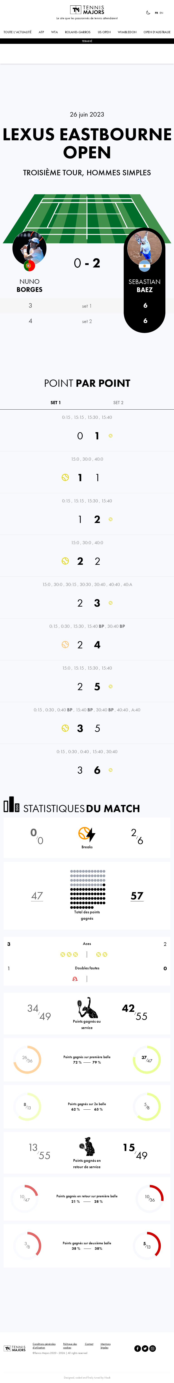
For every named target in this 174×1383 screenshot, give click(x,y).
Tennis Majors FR (87, 9)
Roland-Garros (78, 32)
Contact (89, 1344)
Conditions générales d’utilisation (44, 1345)
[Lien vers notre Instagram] (152, 1348)
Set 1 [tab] (56, 403)
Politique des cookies (70, 1345)
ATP (41, 32)
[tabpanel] (87, 597)
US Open (104, 32)
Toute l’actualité (17, 32)
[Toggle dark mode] (148, 12)
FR (156, 13)
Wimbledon (127, 32)
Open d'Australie (157, 32)
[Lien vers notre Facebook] (137, 1348)
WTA (54, 32)
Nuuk (107, 1377)
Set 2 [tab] (118, 403)
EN (161, 13)
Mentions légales (106, 1345)
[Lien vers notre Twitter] (145, 1348)
